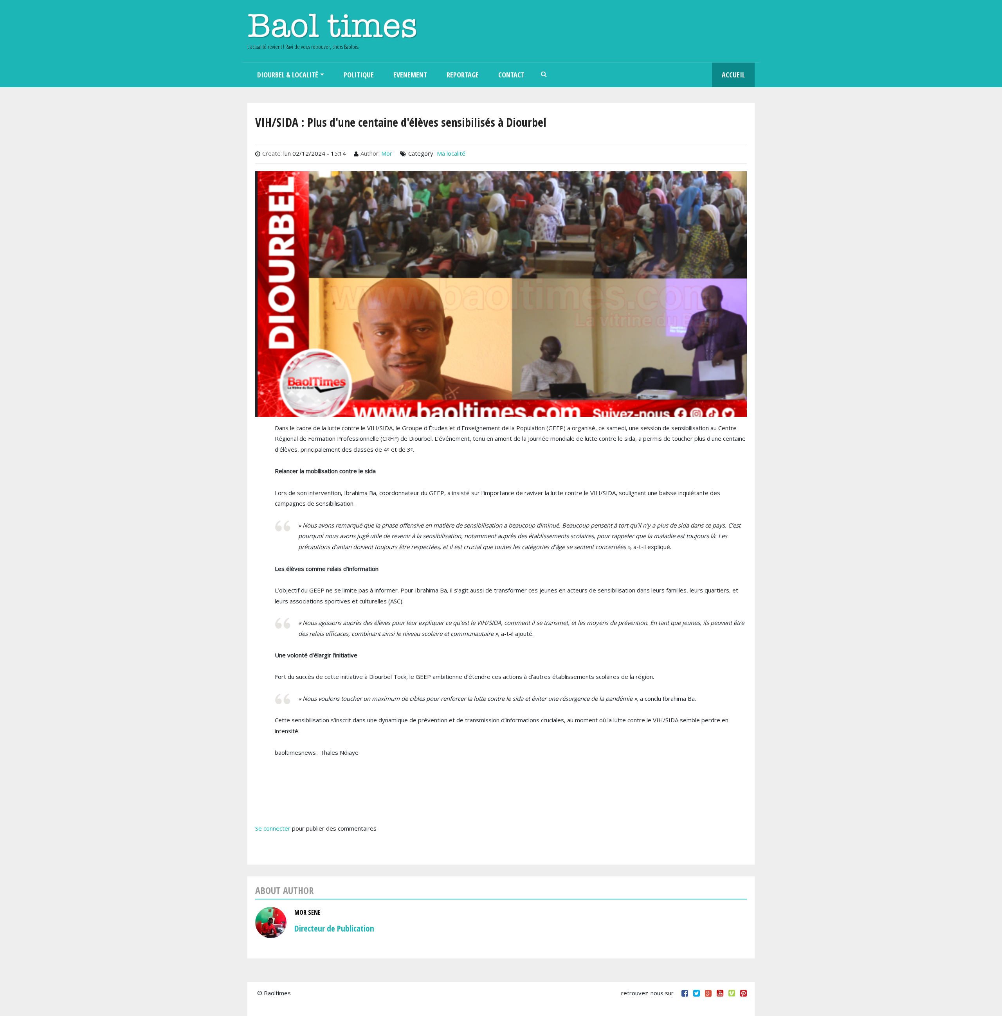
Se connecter (272, 828)
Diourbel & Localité (287, 74)
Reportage (463, 74)
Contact (511, 74)
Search (544, 75)
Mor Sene (307, 912)
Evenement (410, 74)
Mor (386, 153)
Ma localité (451, 153)
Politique (359, 74)
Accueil (733, 74)
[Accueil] (332, 25)
